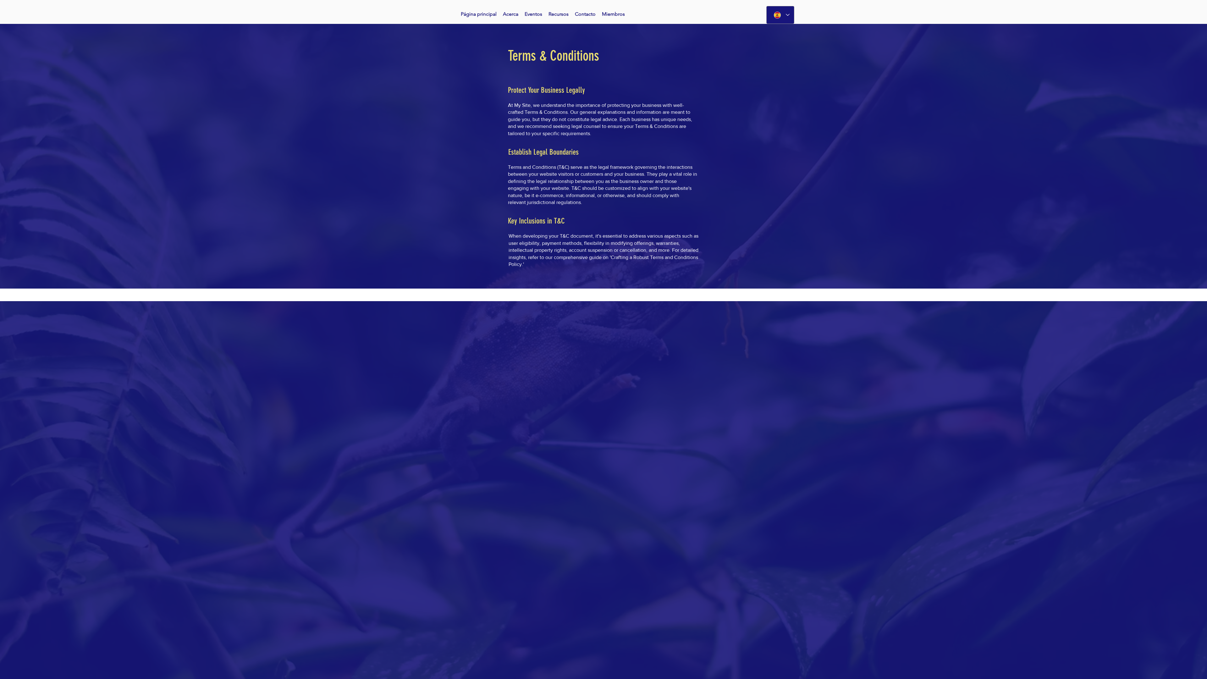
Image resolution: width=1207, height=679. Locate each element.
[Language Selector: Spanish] (780, 15)
